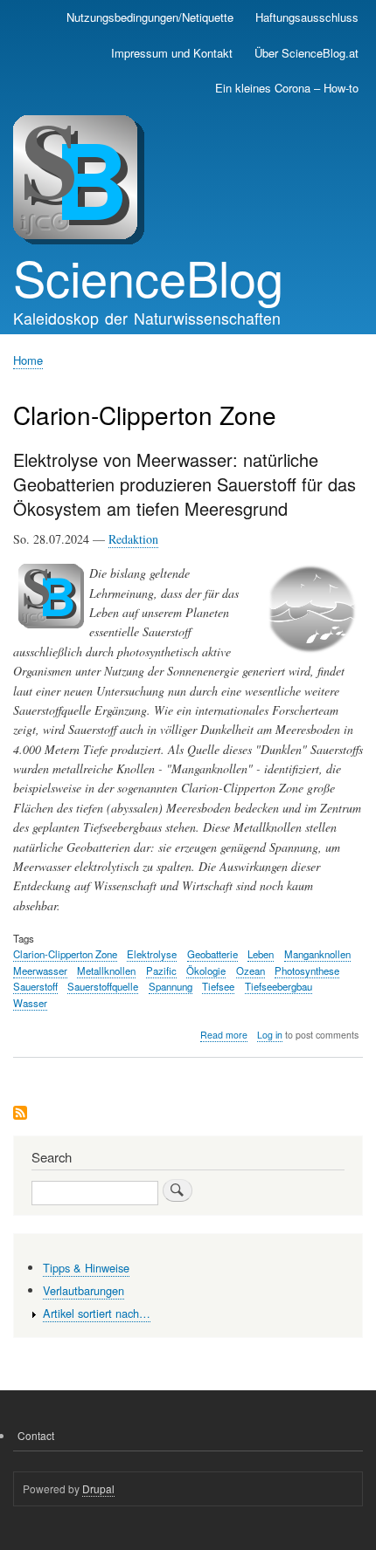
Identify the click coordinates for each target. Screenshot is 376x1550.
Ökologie (206, 970)
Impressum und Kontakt (172, 53)
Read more (223, 1035)
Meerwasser (40, 970)
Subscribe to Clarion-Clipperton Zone (20, 1114)
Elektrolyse (152, 954)
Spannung (170, 986)
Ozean (250, 970)
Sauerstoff (35, 986)
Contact (35, 1435)
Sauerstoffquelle (102, 986)
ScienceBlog (148, 277)
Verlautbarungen (83, 1290)
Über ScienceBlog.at (306, 53)
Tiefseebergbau (278, 986)
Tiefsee (218, 986)
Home (28, 360)
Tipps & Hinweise (86, 1267)
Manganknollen (317, 954)
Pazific (161, 970)
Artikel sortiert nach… (96, 1313)
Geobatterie (212, 954)
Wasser (30, 1003)
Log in (269, 1034)
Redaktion (133, 539)
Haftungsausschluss (307, 17)
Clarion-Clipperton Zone (65, 954)
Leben (260, 954)
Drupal (98, 1488)
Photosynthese (307, 970)
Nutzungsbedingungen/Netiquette (149, 17)
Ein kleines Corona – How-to (287, 87)
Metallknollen (106, 970)
